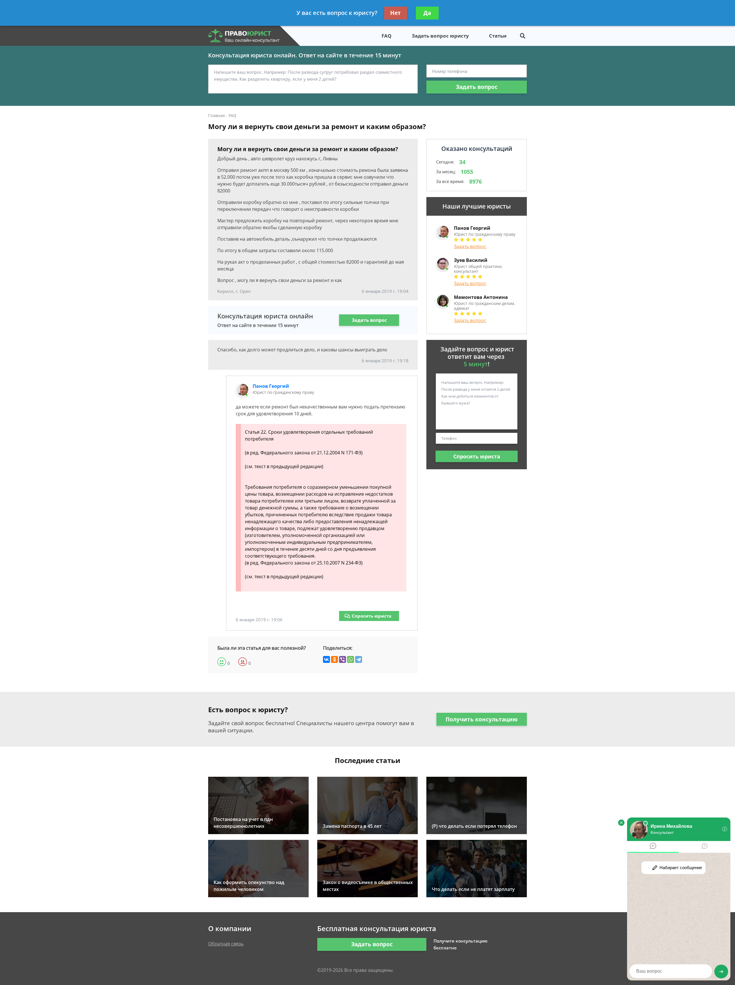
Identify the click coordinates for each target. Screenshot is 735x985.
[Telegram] (358, 659)
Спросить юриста (371, 616)
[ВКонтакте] (326, 659)
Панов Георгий (271, 386)
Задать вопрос (477, 87)
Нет (395, 13)
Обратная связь (225, 944)
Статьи (497, 35)
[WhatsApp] (350, 659)
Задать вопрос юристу (440, 35)
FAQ (387, 35)
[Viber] (342, 659)
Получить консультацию (482, 719)
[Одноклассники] (334, 659)
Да (427, 13)
